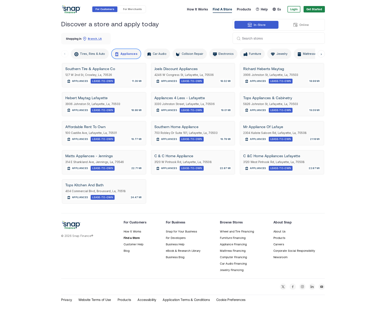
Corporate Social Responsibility (294, 250)
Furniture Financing (232, 238)
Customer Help (134, 244)
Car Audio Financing (233, 263)
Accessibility (147, 300)
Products (244, 9)
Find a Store (132, 238)
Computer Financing (233, 257)
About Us (279, 231)
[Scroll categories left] (64, 53)
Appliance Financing (233, 244)
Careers (278, 244)
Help (264, 9)
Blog (126, 250)
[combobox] (277, 38)
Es (279, 9)
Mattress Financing (232, 250)
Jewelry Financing (231, 270)
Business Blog (175, 257)
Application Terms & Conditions (186, 300)
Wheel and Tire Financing (237, 231)
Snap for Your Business (181, 231)
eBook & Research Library (183, 250)
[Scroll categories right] (321, 53)
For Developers (176, 238)
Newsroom (280, 257)
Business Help (175, 244)
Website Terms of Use (94, 300)
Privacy (66, 300)
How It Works (197, 9)
